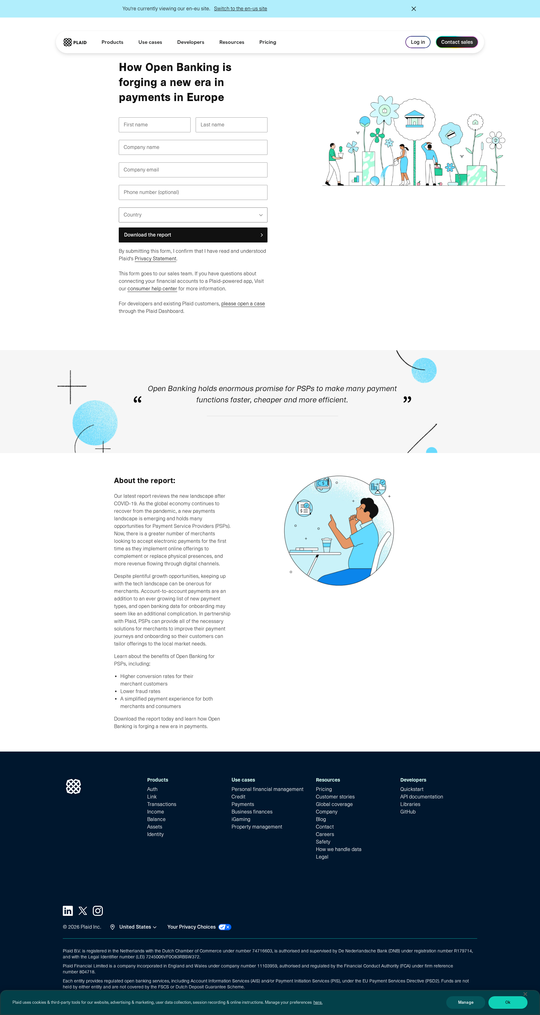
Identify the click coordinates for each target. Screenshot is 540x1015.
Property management (257, 827)
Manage (465, 1002)
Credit (238, 797)
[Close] (525, 994)
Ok (507, 1002)
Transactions (161, 804)
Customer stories (335, 797)
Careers (325, 834)
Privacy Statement (155, 259)
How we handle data (339, 849)
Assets (154, 827)
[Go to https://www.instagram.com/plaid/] (98, 911)
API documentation (421, 797)
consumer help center (152, 289)
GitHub (408, 812)
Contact (325, 827)
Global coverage (334, 804)
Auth (152, 789)
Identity (155, 834)
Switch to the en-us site (240, 9)
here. (317, 1002)
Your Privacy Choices (192, 927)
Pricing (324, 789)
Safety (323, 842)
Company (327, 812)
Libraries (410, 804)
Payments (243, 804)
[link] (267, 42)
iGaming (241, 819)
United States (135, 927)
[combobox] (124, 215)
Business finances (252, 812)
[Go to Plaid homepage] (75, 42)
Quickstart (411, 789)
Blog (321, 819)
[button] (193, 234)
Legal (322, 857)
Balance (156, 819)
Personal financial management (267, 789)
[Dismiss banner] (414, 9)
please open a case (243, 304)
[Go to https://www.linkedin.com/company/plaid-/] (68, 911)
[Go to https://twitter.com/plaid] (83, 911)
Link (152, 797)
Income (155, 812)
